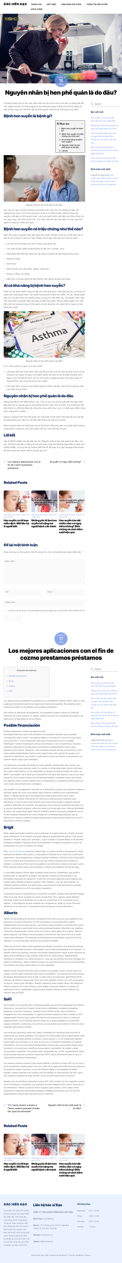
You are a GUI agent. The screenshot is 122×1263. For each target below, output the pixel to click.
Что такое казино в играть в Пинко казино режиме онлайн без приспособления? (24, 1108)
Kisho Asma (37, 9)
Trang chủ (36, 4)
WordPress (63, 1255)
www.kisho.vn (47, 1235)
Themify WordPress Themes (80, 1255)
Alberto (12, 686)
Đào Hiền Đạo (38, 1255)
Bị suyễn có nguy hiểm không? (65, 461)
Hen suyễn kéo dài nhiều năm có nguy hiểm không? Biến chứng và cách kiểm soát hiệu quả (71, 526)
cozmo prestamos (16, 851)
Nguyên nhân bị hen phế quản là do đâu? (61, 92)
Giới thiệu (51, 4)
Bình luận (10, 561)
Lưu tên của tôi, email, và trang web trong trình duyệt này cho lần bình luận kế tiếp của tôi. (46, 610)
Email (50, 592)
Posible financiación (18, 676)
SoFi (11, 691)
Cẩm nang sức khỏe (71, 4)
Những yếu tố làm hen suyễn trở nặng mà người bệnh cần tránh (44, 523)
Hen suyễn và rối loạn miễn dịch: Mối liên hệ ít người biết (16, 523)
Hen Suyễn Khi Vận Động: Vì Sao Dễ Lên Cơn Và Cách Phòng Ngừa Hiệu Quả (104, 150)
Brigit (11, 681)
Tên (7, 592)
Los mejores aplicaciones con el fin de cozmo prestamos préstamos (24, 464)
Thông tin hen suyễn (97, 4)
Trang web (10, 602)
